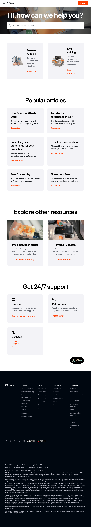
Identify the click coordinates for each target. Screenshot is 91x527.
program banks (78, 479)
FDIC (81, 473)
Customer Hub (75, 388)
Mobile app (42, 405)
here (12, 489)
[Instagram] (15, 441)
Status (72, 410)
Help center (74, 392)
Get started (83, 3)
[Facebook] (6, 441)
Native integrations (44, 395)
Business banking (27, 392)
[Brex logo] (10, 3)
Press (55, 401)
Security (56, 405)
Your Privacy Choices (74, 427)
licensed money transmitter (55, 506)
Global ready (42, 392)
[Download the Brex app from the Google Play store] (41, 441)
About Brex (57, 388)
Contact (56, 395)
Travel (23, 410)
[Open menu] (4, 3)
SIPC (11, 476)
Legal (72, 419)
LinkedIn (15, 341)
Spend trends (75, 401)
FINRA (7, 476)
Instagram (15, 343)
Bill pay (24, 406)
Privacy (72, 422)
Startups (24, 413)
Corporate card (27, 388)
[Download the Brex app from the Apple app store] (31, 441)
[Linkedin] (19, 441)
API (39, 408)
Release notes (26, 416)
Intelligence (42, 388)
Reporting (41, 401)
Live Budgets (42, 398)
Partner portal (58, 398)
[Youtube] (11, 441)
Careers (56, 392)
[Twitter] (24, 441)
